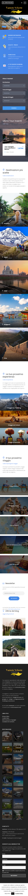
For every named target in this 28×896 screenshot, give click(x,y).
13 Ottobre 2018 (15, 631)
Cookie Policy (5, 718)
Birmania (7, 747)
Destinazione (6, 82)
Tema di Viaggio (7, 89)
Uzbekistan (7, 815)
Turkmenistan (18, 803)
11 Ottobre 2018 (15, 652)
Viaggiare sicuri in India (14, 629)
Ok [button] (12, 893)
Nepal (7, 792)
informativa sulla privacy (14, 609)
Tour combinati (14, 564)
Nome (3, 854)
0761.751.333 (9, 2)
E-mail (3, 865)
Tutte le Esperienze (8, 380)
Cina (7, 758)
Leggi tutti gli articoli (8, 614)
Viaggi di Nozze (14, 486)
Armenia (7, 736)
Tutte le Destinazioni (8, 175)
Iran (18, 770)
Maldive (18, 781)
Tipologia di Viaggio (8, 97)
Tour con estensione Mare (14, 545)
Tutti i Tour (5, 124)
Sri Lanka (7, 803)
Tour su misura (14, 525)
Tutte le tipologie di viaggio (10, 463)
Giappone (18, 758)
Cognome (4, 859)
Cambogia (18, 747)
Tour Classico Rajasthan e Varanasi (8, 148)
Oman (18, 792)
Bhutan (18, 736)
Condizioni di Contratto (8, 722)
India (7, 770)
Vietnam (18, 815)
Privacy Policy (5, 716)
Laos (7, 781)
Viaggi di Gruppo (14, 506)
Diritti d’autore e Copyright (9, 720)
